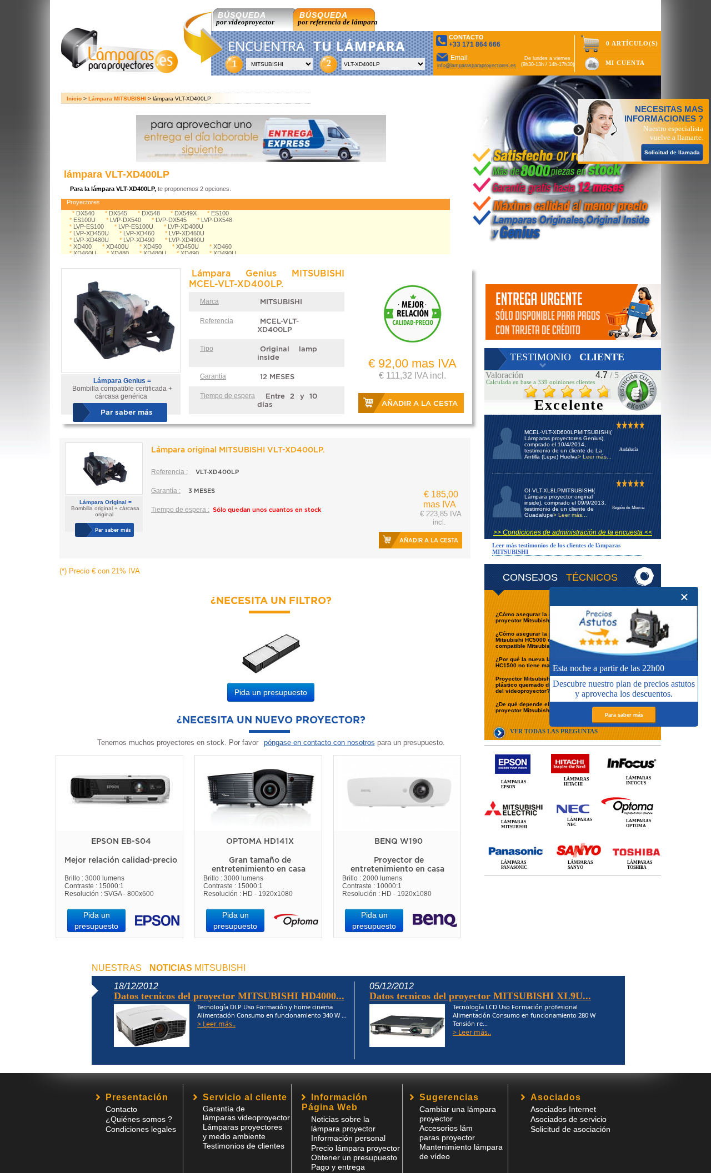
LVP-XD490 (138, 239)
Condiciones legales (141, 1129)
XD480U (154, 253)
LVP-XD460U (186, 233)
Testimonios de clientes (243, 1145)
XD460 (222, 246)
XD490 (190, 253)
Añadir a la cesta (420, 403)
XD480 (120, 253)
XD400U (117, 246)
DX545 (118, 213)
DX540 (85, 213)
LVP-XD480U (91, 239)
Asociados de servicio (568, 1119)
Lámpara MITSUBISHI (117, 98)
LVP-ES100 (88, 226)
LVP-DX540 (125, 220)
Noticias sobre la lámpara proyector (343, 1124)
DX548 (151, 213)
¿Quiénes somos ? (139, 1119)
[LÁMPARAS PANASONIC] (572, 839)
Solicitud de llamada (672, 152)
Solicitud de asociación (570, 1129)
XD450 (152, 246)
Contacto (121, 1109)
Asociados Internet (563, 1109)
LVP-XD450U (91, 233)
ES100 (220, 213)
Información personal (348, 1138)
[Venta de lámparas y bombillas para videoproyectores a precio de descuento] (119, 70)
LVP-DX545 (171, 220)
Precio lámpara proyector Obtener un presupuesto (355, 1153)
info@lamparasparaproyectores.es (476, 65)
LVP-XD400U (185, 226)
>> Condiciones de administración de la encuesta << (572, 532)
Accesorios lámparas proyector (447, 1133)
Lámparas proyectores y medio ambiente (242, 1131)
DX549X (185, 213)
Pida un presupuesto (270, 692)
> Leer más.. (216, 1024)
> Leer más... (595, 457)
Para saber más (624, 715)
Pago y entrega (338, 1166)
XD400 (82, 246)
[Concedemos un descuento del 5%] (573, 312)
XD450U (187, 246)
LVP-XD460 (138, 233)
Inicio (74, 98)
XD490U (224, 253)
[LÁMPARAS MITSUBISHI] (572, 796)
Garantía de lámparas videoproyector (246, 1113)
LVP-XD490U (186, 239)
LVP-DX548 (216, 220)
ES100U (84, 220)
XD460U (84, 253)
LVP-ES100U (135, 226)
